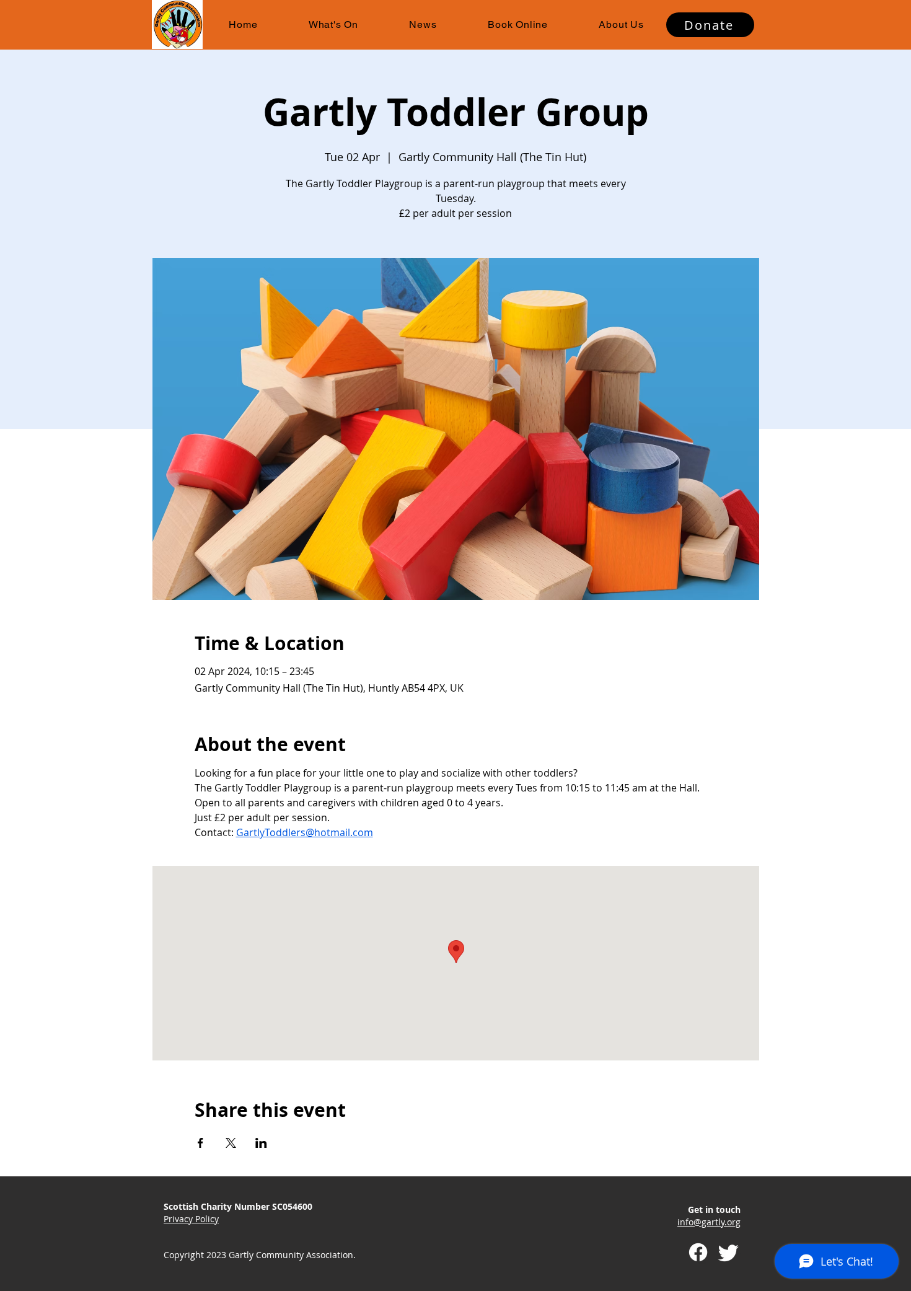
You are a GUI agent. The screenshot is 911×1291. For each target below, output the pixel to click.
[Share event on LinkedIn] (261, 1143)
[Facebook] (698, 1252)
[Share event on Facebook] (200, 1143)
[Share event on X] (231, 1143)
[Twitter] (728, 1252)
